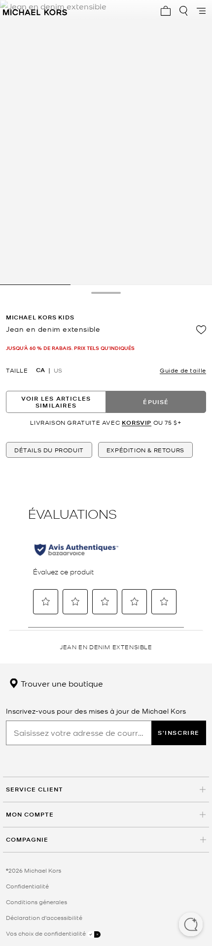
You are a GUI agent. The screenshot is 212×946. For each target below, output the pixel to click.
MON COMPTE (30, 814)
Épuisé (156, 402)
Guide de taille (183, 370)
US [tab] (58, 370)
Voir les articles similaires (56, 402)
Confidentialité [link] (27, 886)
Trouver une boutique (61, 683)
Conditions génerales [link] (36, 902)
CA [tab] (40, 370)
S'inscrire (179, 732)
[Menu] (201, 11)
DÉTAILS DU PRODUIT (49, 450)
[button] (191, 925)
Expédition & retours (145, 450)
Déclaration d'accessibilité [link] (44, 917)
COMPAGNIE (27, 839)
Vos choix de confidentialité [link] (46, 933)
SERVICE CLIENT (34, 789)
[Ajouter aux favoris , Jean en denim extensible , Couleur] (201, 330)
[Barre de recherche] (183, 11)
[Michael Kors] (35, 11)
